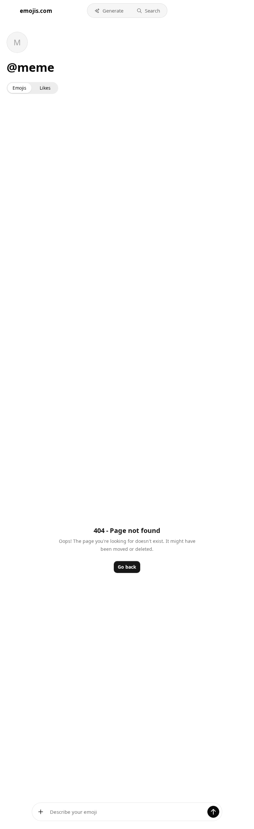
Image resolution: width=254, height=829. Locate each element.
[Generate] (213, 812)
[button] (108, 11)
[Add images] (41, 812)
